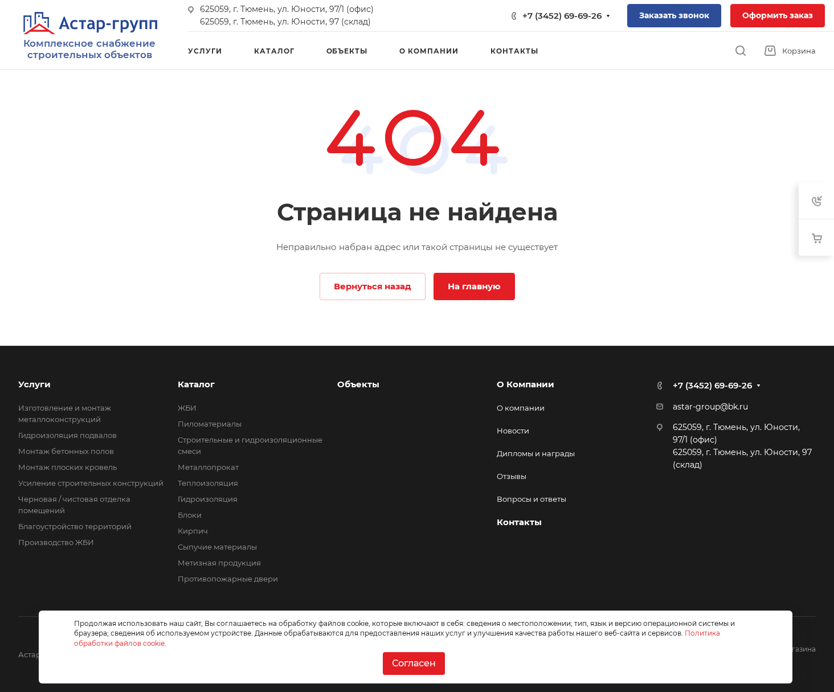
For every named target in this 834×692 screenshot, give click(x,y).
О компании (521, 407)
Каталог (196, 384)
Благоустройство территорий (75, 526)
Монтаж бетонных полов (66, 451)
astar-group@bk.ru (710, 407)
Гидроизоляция (208, 498)
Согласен (414, 663)
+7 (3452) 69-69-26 (562, 15)
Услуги (34, 384)
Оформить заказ (777, 15)
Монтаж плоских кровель (67, 467)
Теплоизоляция (208, 483)
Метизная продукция (219, 562)
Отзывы (511, 476)
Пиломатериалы (210, 423)
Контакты (519, 522)
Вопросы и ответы (531, 498)
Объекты (358, 384)
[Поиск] (740, 51)
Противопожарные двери (228, 578)
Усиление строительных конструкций (90, 483)
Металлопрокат (208, 467)
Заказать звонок (674, 15)
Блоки (190, 514)
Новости (513, 430)
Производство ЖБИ (56, 542)
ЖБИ (187, 407)
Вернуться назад (372, 286)
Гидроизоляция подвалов (67, 435)
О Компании (525, 384)
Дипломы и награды (536, 453)
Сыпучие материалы (217, 546)
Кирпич (193, 530)
